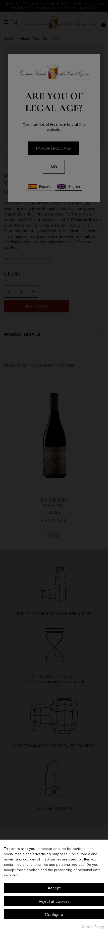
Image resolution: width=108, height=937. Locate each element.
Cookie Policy (93, 926)
